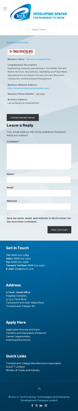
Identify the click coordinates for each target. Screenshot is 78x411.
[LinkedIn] (41, 405)
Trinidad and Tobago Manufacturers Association (33, 363)
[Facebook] (32, 405)
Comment (13, 141)
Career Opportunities (18, 336)
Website (12, 201)
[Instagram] (46, 405)
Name (11, 174)
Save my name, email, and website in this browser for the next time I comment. (39, 220)
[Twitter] (36, 405)
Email (11, 187)
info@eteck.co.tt (24, 269)
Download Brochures (18, 340)
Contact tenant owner (22, 117)
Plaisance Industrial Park (38, 59)
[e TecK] (39, 12)
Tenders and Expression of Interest (26, 333)
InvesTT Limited (15, 366)
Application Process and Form (23, 329)
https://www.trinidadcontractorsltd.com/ (28, 88)
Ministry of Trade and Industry (23, 370)
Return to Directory (17, 42)
